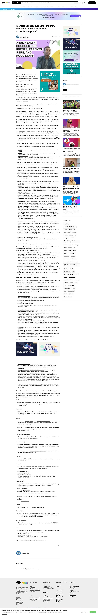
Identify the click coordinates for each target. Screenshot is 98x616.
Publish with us (19, 601)
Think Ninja (22, 256)
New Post (58, 595)
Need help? (58, 601)
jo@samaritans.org (25, 501)
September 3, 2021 (24, 37)
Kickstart (73, 256)
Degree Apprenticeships (69, 247)
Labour (65, 259)
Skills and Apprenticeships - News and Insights (35, 540)
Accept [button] (92, 612)
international (66, 256)
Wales (71, 294)
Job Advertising (46, 599)
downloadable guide (23, 252)
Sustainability (67, 288)
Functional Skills (67, 250)
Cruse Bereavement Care (24, 216)
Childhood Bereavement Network (25, 444)
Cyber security (74, 245)
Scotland (66, 279)
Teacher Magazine (22, 320)
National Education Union (23, 327)
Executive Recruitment (34, 599)
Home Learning (72, 253)
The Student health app (23, 156)
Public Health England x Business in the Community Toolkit (31, 373)
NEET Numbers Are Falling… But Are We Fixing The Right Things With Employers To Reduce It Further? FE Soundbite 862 (48, 3)
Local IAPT (50, 215)
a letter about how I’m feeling (30, 195)
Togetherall (20, 167)
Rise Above (22, 262)
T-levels (73, 288)
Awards (71, 585)
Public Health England (23, 232)
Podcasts (58, 585)
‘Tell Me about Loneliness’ (43, 421)
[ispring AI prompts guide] (26, 355)
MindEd (20, 186)
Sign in (85, 2)
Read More (4, 614)
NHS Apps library (22, 143)
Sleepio (20, 153)
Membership (59, 600)
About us (18, 597)
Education (32, 585)
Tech (65, 291)
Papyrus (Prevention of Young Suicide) (26, 484)
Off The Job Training (68, 274)
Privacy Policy (19, 603)
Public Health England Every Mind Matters (27, 227)
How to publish (59, 593)
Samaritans (20, 496)
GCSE (65, 253)
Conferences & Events (74, 586)
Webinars (72, 593)
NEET (71, 268)
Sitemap (18, 604)
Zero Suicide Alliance (24, 491)
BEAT (19, 466)
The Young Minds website (24, 272)
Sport (71, 282)
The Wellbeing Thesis (23, 173)
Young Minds (21, 237)
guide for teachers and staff (45, 485)
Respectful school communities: (35, 436)
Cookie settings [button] (83, 612)
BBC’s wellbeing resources (24, 193)
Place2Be (20, 176)
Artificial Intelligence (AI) (69, 229)
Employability (32, 587)
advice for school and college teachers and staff (36, 468)
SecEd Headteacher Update (24, 313)
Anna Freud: (21, 305)
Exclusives (29, 7)
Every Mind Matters (24, 266)
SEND (71, 279)
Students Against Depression (24, 162)
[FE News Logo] (6, 2)
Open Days (72, 590)
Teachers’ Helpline (32, 513)
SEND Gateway (23, 402)
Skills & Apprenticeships (35, 590)
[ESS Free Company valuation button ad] (71, 68)
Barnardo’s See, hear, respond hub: (26, 310)
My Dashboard (59, 596)
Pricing (44, 595)
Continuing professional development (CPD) (69, 241)
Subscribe (92, 2)
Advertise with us (20, 602)
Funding (74, 250)
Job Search (32, 600)
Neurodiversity (67, 271)
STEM (76, 282)
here (23, 122)
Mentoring (66, 268)
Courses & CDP (73, 587)
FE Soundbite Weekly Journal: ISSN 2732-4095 (48, 588)
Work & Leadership (34, 588)
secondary (25, 88)
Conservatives (72, 238)
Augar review (67, 232)
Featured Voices (46, 586)
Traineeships (71, 291)
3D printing (66, 224)
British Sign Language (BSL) (70, 235)
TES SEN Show (21, 330)
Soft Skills (66, 282)
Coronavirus (66, 245)
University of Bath (29, 421)
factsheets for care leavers (33, 411)
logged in (27, 569)
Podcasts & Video (45, 7)
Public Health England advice (24, 286)
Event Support (46, 601)
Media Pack (45, 596)
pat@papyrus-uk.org (25, 490)
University (66, 294)
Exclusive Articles (46, 585)
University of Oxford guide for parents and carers (29, 459)
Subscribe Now (74, 7)
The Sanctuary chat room (24, 476)
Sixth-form (76, 279)
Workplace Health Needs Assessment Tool (27, 365)
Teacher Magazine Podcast (24, 336)
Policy (76, 274)
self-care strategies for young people (32, 238)
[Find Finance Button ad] (71, 56)
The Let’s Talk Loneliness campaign (26, 427)
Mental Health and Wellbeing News (70, 265)
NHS (19, 207)
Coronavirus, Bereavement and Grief (38, 451)
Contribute (36, 7)
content (44, 189)
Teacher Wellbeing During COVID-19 (35, 320)
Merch (67, 7)
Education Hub (27, 187)
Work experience (67, 296)
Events (62, 7)
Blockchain (74, 232)
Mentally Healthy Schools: (24, 296)
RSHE (19, 86)
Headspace (21, 221)
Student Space (21, 135)
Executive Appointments (35, 598)
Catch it (20, 150)
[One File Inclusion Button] (49, 355)
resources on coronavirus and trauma (35, 507)
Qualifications (72, 277)
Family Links (21, 316)
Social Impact (33, 591)
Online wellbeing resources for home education (28, 289)
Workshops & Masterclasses (73, 595)
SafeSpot (20, 181)
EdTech (31, 586)
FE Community (19, 599)
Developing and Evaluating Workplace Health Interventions (31, 370)
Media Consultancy (47, 600)
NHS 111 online (39, 114)
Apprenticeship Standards (70, 226)
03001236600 (54, 522)
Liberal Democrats (73, 259)
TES (19, 322)
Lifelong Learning (67, 261)
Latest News (22, 7)
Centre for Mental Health (23, 226)
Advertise (53, 7)
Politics (65, 277)
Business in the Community (24, 364)
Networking (72, 588)
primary (19, 88)
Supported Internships (69, 285)
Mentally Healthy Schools (24, 198)
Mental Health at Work (23, 203)
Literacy (75, 261)
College (65, 238)
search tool (44, 138)
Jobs (58, 7)
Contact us (18, 598)
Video (57, 586)
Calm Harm (20, 146)
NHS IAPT (20, 212)
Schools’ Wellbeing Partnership (25, 333)
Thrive (19, 159)
